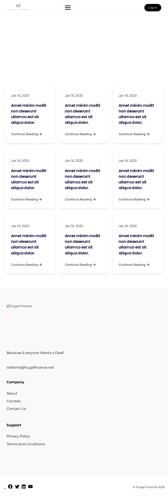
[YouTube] (30, 488)
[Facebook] (10, 488)
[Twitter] (17, 488)
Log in (152, 7)
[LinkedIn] (23, 488)
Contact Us (16, 409)
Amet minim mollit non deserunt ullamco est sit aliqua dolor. (28, 114)
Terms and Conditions (26, 444)
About (12, 393)
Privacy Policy (18, 436)
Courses (14, 401)
